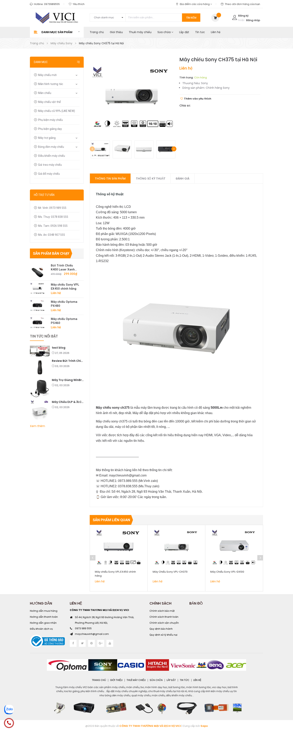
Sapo (204, 726)
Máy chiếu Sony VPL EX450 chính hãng (65, 286)
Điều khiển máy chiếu (51, 155)
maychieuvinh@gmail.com (92, 634)
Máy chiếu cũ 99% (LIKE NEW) (56, 110)
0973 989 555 (83, 628)
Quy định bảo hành (161, 628)
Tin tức (200, 32)
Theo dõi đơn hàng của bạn (242, 4)
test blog (58, 348)
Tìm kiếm (191, 17)
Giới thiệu (116, 32)
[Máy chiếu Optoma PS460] (39, 322)
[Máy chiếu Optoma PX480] (39, 305)
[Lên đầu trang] (285, 707)
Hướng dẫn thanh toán (44, 617)
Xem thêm (37, 426)
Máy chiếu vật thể (49, 102)
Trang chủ (97, 32)
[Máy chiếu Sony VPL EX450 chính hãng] (39, 288)
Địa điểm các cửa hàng (195, 4)
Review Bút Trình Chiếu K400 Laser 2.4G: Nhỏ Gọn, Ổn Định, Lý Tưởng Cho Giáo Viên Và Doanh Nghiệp (68, 361)
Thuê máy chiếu (140, 32)
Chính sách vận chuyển (164, 622)
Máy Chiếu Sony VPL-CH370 (170, 572)
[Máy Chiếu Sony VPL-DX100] (234, 547)
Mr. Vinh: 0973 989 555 (52, 207)
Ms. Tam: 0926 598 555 (53, 225)
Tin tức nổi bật (44, 336)
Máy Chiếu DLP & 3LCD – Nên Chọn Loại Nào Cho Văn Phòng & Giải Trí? (68, 402)
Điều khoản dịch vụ (41, 628)
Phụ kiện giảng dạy (50, 128)
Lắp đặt (184, 32)
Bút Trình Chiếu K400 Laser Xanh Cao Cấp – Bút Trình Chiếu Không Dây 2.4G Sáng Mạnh (65, 267)
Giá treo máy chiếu (50, 164)
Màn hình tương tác (50, 84)
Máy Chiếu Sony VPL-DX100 (227, 572)
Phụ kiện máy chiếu (50, 119)
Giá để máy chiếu (49, 173)
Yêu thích (79, 4)
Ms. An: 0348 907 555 (51, 234)
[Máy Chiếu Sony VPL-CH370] (176, 547)
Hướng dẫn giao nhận (43, 622)
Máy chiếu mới (47, 75)
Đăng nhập (253, 20)
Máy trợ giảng (47, 137)
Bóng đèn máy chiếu (51, 146)
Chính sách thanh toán (163, 617)
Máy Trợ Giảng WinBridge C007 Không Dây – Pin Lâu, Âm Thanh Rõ (68, 380)
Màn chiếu (44, 93)
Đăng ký (243, 16)
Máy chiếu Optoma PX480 (64, 304)
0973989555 (52, 4)
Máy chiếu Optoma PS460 (64, 321)
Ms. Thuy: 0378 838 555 (53, 216)
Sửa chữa (164, 32)
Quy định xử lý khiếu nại (163, 634)
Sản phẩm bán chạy (51, 253)
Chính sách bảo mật (162, 611)
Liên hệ (215, 32)
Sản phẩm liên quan (111, 520)
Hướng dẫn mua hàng (43, 611)
